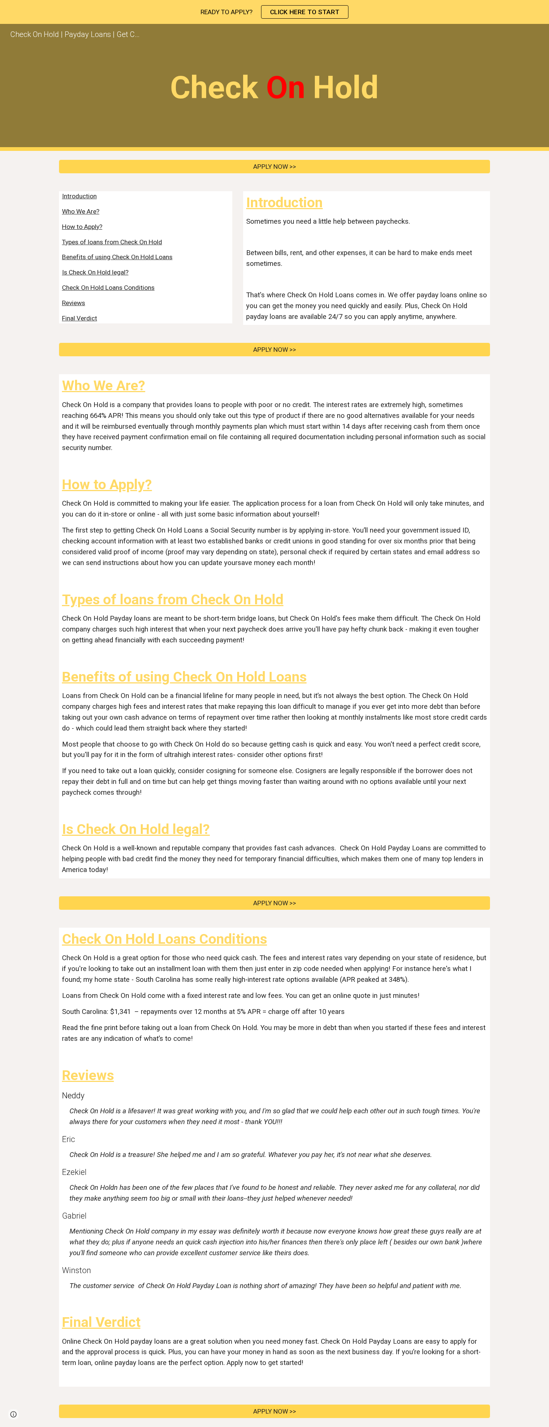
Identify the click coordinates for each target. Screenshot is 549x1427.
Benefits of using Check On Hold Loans (117, 257)
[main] (274, 87)
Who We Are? (80, 211)
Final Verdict (79, 318)
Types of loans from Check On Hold (112, 242)
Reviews (73, 303)
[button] (13, 1414)
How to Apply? (82, 226)
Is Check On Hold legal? (95, 272)
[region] (274, 12)
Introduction (79, 196)
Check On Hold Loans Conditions (108, 287)
